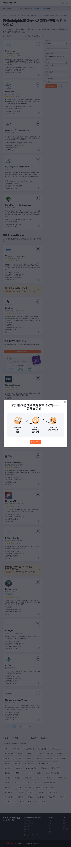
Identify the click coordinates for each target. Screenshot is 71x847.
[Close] (65, 402)
